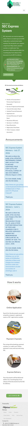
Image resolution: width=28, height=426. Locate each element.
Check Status (7, 415)
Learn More (7, 74)
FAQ (13, 415)
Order (10, 412)
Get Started (13, 395)
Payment (16, 412)
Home (5, 412)
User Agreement (7, 418)
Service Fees (19, 415)
